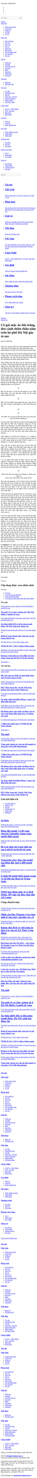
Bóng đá (7, 82)
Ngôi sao (8, 63)
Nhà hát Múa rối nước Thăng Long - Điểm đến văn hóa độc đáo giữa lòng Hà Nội (18, 983)
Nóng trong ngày (10, 27)
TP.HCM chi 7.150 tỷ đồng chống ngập (17, 646)
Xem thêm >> (5, 662)
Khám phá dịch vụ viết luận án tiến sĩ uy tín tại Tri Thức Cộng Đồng (17, 930)
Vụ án (7, 34)
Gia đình (3, 118)
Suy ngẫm (8, 157)
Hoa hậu (7, 68)
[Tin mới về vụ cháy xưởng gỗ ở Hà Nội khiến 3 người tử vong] (18, 608)
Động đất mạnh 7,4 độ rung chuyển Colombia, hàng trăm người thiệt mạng (16, 834)
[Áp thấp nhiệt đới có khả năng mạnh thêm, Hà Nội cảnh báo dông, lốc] (18, 620)
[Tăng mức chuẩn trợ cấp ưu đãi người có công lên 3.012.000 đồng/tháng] (18, 740)
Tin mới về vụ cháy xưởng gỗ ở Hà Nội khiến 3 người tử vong (17, 613)
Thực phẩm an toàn (11, 132)
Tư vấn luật (8, 54)
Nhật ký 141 (9, 805)
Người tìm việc (10, 93)
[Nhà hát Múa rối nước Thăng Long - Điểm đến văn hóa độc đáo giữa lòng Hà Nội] (18, 977)
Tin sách (7, 169)
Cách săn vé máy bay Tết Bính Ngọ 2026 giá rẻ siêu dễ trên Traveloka (18, 970)
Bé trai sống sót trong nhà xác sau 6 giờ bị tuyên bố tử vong (16, 848)
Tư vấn (7, 91)
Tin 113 (7, 43)
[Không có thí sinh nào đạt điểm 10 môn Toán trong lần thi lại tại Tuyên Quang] (18, 652)
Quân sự (7, 31)
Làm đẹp (8, 75)
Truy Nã (7, 45)
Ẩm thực (8, 143)
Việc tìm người (10, 102)
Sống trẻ (3, 160)
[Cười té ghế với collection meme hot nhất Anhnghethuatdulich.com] (18, 953)
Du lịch (7, 144)
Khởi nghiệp (9, 100)
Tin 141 (7, 56)
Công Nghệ (4, 106)
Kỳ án (7, 47)
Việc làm (4, 88)
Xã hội (7, 807)
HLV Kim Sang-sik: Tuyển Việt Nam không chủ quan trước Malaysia (16, 688)
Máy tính (8, 113)
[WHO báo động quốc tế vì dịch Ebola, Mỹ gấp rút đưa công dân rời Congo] (18, 887)
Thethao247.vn (10, 809)
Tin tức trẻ (8, 164)
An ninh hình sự (10, 803)
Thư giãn (8, 146)
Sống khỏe (8, 136)
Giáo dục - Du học (11, 97)
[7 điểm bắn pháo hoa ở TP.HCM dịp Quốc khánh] (18, 720)
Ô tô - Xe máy (9, 111)
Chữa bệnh (8, 134)
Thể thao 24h (9, 84)
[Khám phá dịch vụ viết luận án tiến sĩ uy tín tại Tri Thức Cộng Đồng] (18, 923)
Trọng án (8, 48)
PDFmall (8, 812)
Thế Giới (4, 23)
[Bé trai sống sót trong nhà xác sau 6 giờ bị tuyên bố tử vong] (18, 842)
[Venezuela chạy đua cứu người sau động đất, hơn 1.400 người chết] (18, 855)
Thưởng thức (5, 139)
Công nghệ (8, 811)
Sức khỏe (4, 128)
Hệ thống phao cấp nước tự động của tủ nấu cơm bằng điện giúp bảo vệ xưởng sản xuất (18, 713)
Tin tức (3, 22)
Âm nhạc (8, 72)
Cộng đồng (8, 165)
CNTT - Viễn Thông (11, 109)
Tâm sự (7, 121)
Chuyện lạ (8, 29)
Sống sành (8, 155)
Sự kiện (5, 820)
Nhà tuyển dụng (10, 98)
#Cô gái (7, 593)
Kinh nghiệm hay (10, 125)
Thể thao (4, 79)
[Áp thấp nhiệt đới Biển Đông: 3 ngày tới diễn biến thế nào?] (18, 695)
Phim (6, 70)
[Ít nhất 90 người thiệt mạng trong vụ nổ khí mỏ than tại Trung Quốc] (18, 871)
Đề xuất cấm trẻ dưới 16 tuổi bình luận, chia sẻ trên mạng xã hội (17, 676)
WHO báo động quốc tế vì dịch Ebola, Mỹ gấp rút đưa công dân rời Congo (18, 895)
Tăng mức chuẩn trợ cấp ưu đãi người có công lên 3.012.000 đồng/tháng (18, 745)
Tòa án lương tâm (10, 52)
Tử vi (7, 153)
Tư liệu (7, 32)
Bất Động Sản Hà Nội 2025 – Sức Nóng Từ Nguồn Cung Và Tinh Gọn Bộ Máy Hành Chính (17, 945)
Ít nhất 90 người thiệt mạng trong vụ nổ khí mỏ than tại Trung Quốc (18, 879)
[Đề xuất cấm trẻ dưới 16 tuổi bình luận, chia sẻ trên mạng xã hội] (18, 672)
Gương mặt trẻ (9, 167)
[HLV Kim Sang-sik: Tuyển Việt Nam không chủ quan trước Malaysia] (18, 683)
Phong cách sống (6, 150)
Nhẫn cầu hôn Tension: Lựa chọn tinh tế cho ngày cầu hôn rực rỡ (18, 915)
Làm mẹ (7, 123)
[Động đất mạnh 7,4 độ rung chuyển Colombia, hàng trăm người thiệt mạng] (18, 826)
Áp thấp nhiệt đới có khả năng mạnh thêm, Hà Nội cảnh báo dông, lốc (16, 625)
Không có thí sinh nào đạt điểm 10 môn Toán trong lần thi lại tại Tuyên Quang (17, 657)
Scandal (7, 64)
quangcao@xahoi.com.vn (22, 1475)
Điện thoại (8, 114)
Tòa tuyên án (9, 41)
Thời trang (8, 74)
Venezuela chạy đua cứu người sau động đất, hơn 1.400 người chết (17, 863)
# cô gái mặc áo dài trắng (13, 595)
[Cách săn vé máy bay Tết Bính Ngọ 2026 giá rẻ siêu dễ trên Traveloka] (18, 965)
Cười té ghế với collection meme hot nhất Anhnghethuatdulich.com (18, 958)
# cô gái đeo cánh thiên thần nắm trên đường (19, 598)
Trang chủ (4, 1238)
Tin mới (5, 734)
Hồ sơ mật (8, 50)
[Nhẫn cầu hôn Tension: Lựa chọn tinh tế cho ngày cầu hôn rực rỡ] (18, 910)
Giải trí (3, 59)
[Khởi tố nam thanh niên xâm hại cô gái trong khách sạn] (18, 632)
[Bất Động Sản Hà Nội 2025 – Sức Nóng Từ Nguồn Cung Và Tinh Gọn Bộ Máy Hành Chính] (18, 939)
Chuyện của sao (10, 66)
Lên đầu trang (12, 1238)
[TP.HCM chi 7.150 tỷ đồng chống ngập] (14, 642)
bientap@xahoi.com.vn (15, 1456)
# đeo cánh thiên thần (12, 597)
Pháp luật (4, 38)
